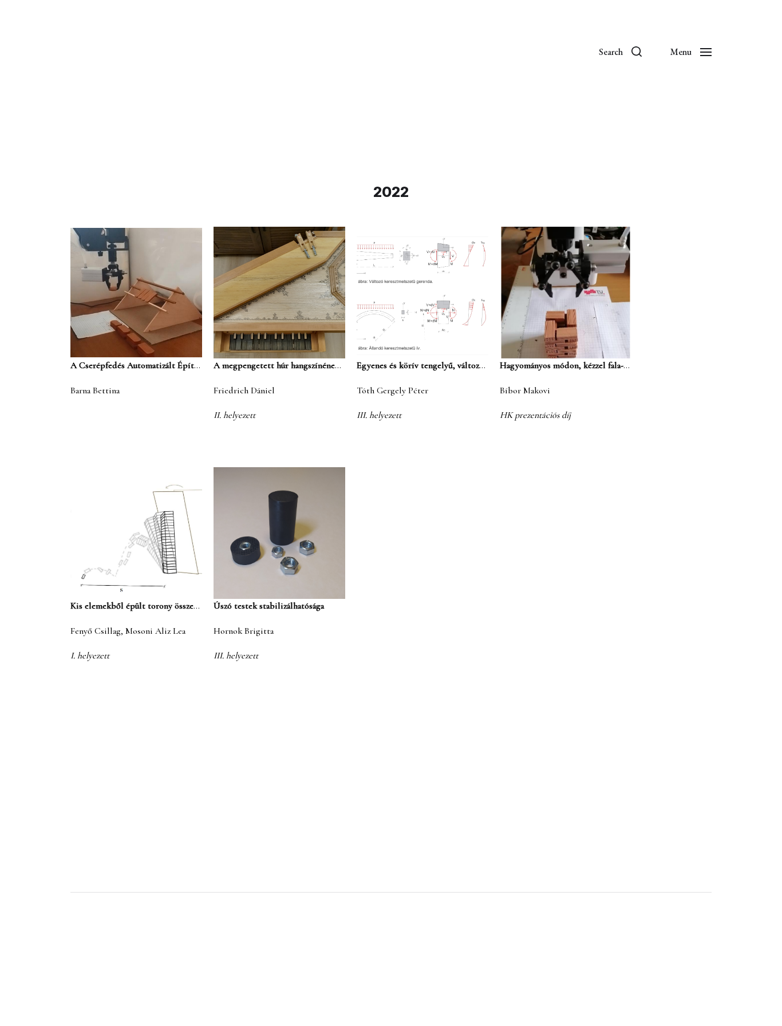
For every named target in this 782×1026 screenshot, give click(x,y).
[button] (620, 51)
